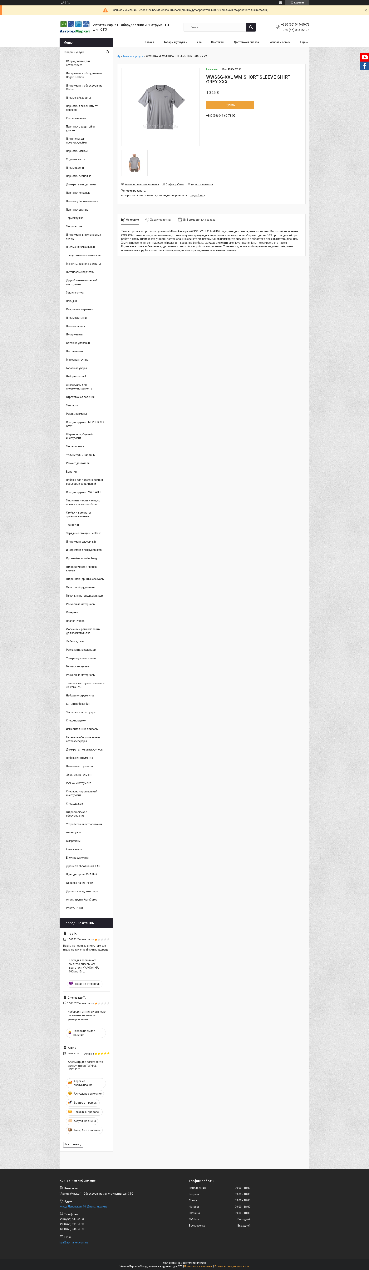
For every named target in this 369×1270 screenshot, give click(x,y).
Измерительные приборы (82, 728)
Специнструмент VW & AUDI (83, 492)
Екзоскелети (74, 849)
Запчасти (72, 405)
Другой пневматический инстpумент (81, 282)
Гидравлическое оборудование (76, 814)
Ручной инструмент (78, 783)
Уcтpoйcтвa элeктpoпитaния (84, 824)
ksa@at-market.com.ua (74, 1242)
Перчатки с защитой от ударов (80, 128)
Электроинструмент (79, 774)
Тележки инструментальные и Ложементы (85, 685)
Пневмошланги (75, 326)
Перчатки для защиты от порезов (82, 107)
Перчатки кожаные (78, 192)
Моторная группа (77, 359)
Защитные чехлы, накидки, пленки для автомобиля (83, 502)
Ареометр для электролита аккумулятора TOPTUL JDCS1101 (85, 1065)
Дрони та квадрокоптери (82, 891)
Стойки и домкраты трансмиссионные (78, 514)
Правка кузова (75, 620)
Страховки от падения (80, 397)
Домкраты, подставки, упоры (84, 749)
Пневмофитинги (76, 317)
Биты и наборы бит (78, 703)
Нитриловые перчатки (80, 272)
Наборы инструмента (79, 757)
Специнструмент (77, 720)
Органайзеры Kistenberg (81, 558)
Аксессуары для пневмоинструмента (79, 386)
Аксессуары (73, 832)
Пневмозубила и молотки (82, 201)
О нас (198, 42)
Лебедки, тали (75, 641)
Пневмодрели (75, 167)
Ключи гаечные (76, 118)
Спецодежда (74, 803)
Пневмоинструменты (79, 766)
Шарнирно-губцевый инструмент (79, 436)
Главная (149, 42)
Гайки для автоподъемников (84, 595)
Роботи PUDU (74, 908)
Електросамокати (77, 857)
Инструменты (74, 334)
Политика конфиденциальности (231, 1266)
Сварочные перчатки (79, 309)
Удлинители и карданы (80, 454)
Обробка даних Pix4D (79, 882)
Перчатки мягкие (77, 151)
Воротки (71, 471)
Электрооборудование (80, 587)
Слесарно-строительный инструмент (81, 793)
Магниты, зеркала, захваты (83, 263)
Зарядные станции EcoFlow (83, 533)
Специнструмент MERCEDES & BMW (85, 424)
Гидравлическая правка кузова (81, 568)
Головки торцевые (78, 666)
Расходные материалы (80, 604)
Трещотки (72, 524)
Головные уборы (76, 368)
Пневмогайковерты (78, 97)
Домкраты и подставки (81, 184)
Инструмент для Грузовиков (84, 549)
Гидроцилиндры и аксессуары (85, 578)
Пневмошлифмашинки (80, 246)
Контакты (217, 42)
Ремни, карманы (76, 413)
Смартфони (73, 840)
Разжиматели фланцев (81, 649)
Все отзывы (72, 1144)
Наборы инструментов (80, 695)
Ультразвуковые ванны (81, 658)
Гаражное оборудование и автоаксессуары (83, 739)
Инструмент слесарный (81, 541)
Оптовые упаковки (78, 342)
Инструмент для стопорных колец (83, 236)
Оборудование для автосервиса (78, 63)
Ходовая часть (75, 159)
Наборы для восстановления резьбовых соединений (84, 481)
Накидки (71, 301)
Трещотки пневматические (83, 255)
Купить (230, 105)
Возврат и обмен (279, 42)
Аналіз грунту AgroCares (81, 899)
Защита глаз (74, 226)
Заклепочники (75, 446)
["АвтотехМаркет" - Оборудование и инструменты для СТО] (75, 27)
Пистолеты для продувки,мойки (76, 140)
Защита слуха (75, 292)
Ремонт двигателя (78, 463)
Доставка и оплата (246, 42)
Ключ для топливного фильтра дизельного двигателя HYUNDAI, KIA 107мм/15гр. (84, 966)
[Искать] (251, 27)
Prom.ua (201, 1263)
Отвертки (72, 612)
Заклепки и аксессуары (81, 712)
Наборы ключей (76, 376)
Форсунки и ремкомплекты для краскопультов (83, 631)
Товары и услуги (174, 42)
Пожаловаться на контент (198, 1266)
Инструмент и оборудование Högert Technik (84, 75)
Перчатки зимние (77, 209)
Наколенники (74, 351)
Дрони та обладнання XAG (83, 866)
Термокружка (74, 217)
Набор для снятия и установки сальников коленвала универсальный (87, 1015)
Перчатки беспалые (78, 176)
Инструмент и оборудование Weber (84, 87)
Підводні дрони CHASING (81, 874)
